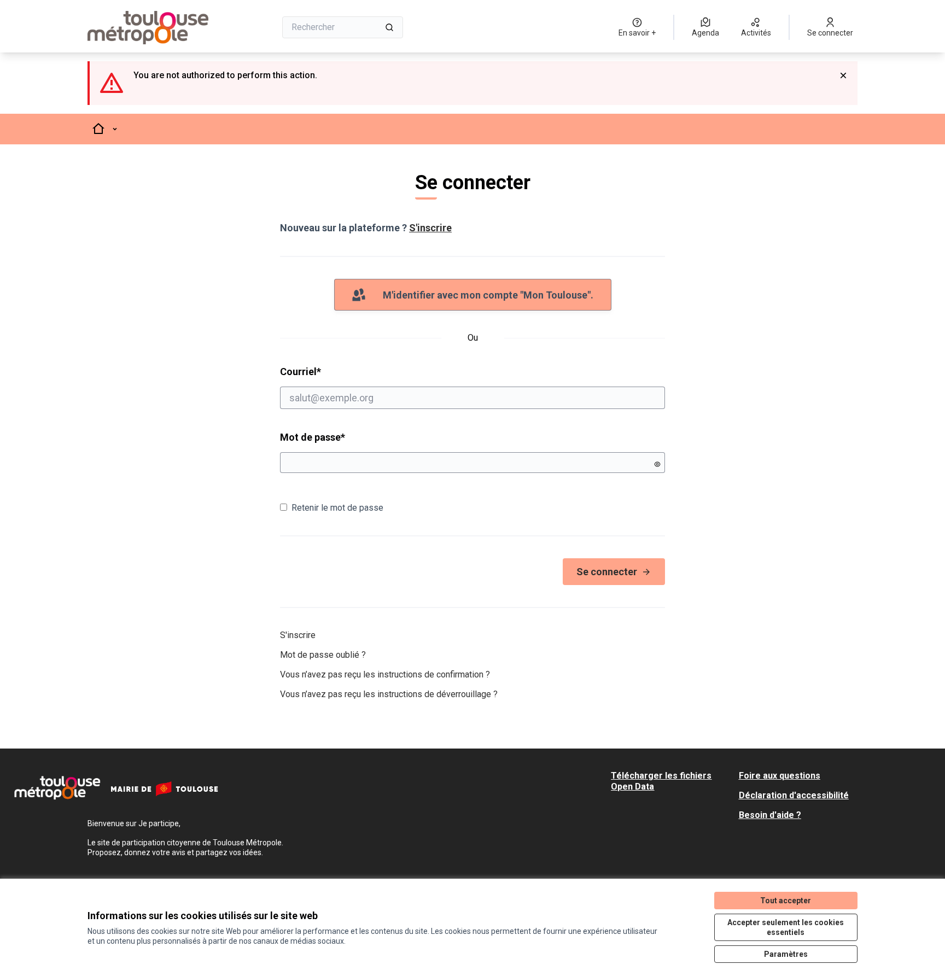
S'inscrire (430, 227)
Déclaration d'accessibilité (794, 795)
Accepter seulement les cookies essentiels (785, 927)
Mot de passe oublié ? (323, 655)
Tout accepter (785, 900)
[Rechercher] (389, 27)
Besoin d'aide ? (770, 815)
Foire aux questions (779, 775)
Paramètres (786, 954)
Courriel (342, 371)
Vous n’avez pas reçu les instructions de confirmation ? (385, 674)
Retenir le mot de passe (337, 507)
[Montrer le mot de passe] (657, 464)
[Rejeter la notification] (843, 75)
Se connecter (606, 571)
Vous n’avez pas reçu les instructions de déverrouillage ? (389, 694)
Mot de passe (312, 437)
